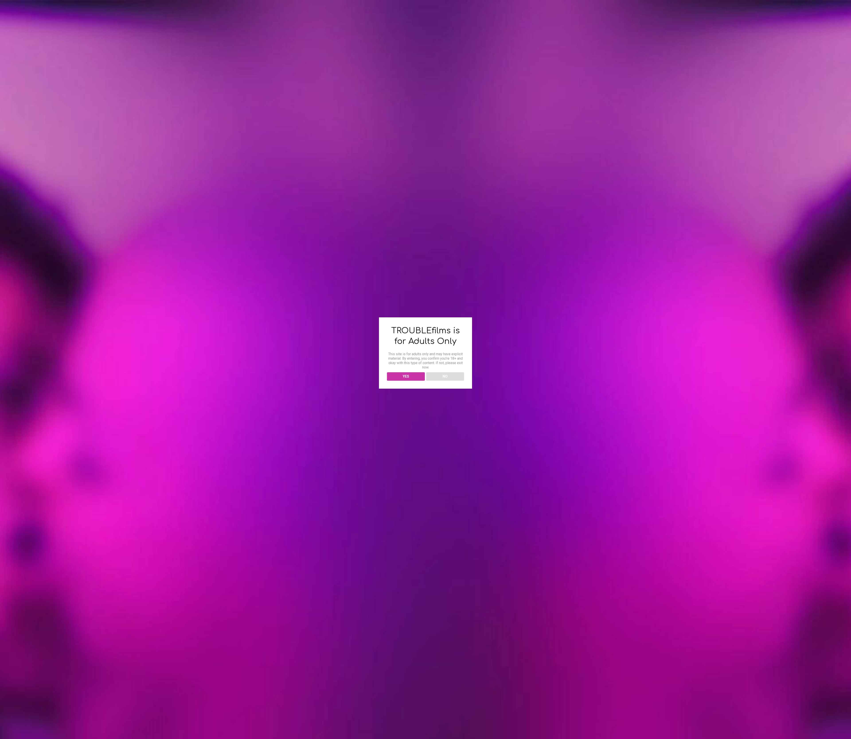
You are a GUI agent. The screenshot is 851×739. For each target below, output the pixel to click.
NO (445, 376)
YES (406, 376)
